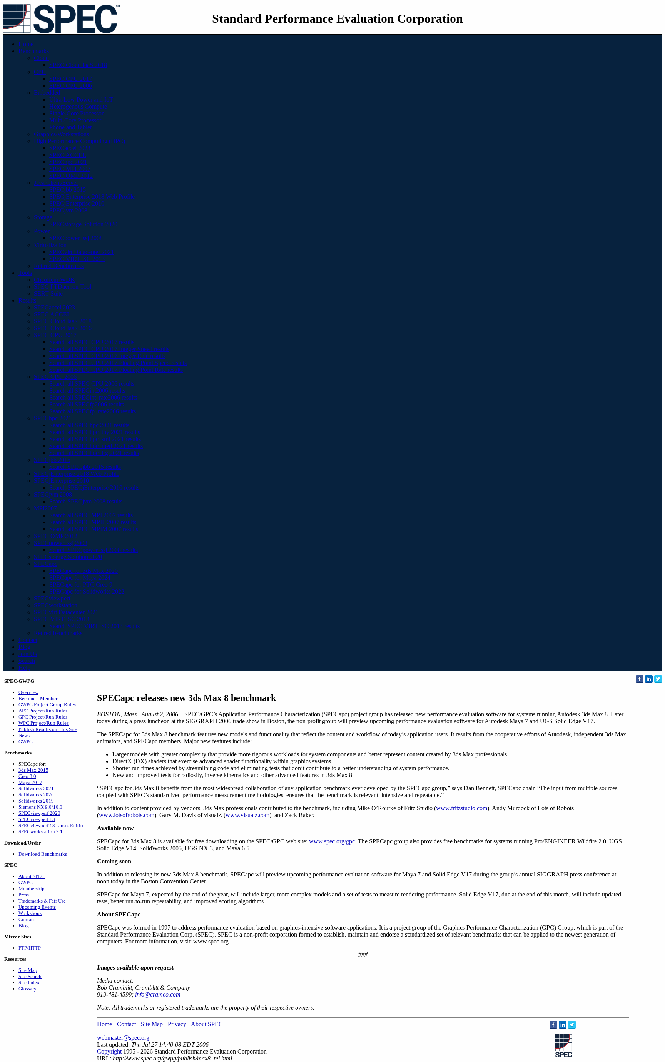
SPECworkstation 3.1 (40, 832)
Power (42, 231)
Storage (43, 217)
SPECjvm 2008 (68, 210)
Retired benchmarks (58, 633)
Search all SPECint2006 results (87, 390)
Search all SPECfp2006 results (86, 404)
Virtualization (50, 245)
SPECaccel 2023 (69, 148)
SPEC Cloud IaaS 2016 (63, 328)
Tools (25, 272)
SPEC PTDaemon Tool (62, 286)
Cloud (41, 58)
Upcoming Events (37, 907)
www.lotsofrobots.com (126, 815)
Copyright (109, 1051)
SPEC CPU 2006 (70, 85)
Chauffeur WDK (54, 279)
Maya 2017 (30, 782)
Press (23, 895)
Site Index (29, 982)
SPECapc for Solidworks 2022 (86, 591)
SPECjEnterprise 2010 (76, 203)
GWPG (25, 741)
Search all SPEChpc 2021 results (89, 425)
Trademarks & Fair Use (42, 901)
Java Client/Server (56, 182)
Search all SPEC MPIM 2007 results (93, 529)
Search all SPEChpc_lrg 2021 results (94, 453)
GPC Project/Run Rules (42, 717)
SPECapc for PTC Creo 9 (80, 584)
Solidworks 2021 (36, 788)
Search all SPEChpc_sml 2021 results (95, 439)
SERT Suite (48, 293)
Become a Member (37, 698)
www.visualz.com (247, 815)
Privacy (177, 1024)
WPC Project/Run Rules (43, 723)
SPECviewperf (52, 598)
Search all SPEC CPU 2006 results (91, 383)
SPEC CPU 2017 (70, 78)
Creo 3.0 (27, 776)
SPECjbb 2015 (67, 189)
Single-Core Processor (76, 113)
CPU (40, 72)
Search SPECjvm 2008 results (85, 501)
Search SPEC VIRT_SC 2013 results (94, 626)
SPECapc (45, 563)
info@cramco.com (157, 994)
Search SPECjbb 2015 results (85, 466)
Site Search (30, 976)
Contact (27, 640)
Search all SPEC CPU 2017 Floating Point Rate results (116, 369)
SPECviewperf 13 (36, 819)
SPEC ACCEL (67, 155)
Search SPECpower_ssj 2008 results (93, 550)
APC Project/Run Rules (42, 711)
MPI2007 (45, 508)
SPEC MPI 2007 (69, 169)
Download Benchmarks (42, 854)
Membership (31, 888)
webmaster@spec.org (123, 1037)
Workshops (30, 913)
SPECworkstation (55, 605)
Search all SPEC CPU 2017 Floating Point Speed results (118, 363)
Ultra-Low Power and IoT (81, 99)
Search (26, 660)
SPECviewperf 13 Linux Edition (52, 825)
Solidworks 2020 (36, 795)
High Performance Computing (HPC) (79, 141)
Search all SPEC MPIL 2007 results (92, 522)
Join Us (27, 654)
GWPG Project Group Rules (47, 704)
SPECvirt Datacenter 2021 (81, 252)
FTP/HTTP (29, 948)
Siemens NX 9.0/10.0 (40, 807)
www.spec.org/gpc (332, 841)
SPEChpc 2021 (68, 162)
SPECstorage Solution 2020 (83, 224)
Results (27, 300)
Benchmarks (33, 51)
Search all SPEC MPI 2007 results (91, 515)
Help (24, 667)
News (24, 735)
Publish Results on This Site (47, 729)
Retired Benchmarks (59, 266)
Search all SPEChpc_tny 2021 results (94, 432)
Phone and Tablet (70, 127)
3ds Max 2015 (33, 770)
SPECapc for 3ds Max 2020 (83, 570)
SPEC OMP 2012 (71, 175)
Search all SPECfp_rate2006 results (92, 411)
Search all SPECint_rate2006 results (93, 397)
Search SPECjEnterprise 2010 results (94, 487)
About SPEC (31, 876)
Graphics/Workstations (61, 134)
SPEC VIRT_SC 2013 (77, 259)
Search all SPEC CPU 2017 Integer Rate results (107, 356)
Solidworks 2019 (36, 801)
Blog (24, 647)
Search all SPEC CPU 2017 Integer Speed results (109, 349)
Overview (28, 692)
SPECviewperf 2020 (39, 813)
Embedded (47, 92)
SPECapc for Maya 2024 (79, 577)
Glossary (27, 989)
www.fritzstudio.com (461, 808)
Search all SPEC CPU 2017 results (91, 342)
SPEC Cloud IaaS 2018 (78, 65)
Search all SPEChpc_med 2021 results (96, 446)
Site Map (27, 970)
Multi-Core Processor (75, 120)
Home (25, 44)
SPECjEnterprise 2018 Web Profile (92, 196)
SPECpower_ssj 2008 (76, 238)
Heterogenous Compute (78, 106)
